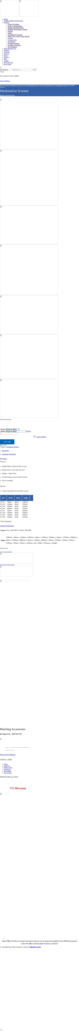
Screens (10, 38)
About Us (7, 766)
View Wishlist (5, 81)
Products (6, 22)
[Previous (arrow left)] (1, 1030)
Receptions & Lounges (15, 35)
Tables (10, 33)
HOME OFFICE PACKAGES (13, 21)
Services (6, 54)
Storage (10, 31)
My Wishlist (7, 771)
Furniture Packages (14, 45)
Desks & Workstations (15, 26)
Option (2, 431)
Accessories (11, 42)
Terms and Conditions (7, 755)
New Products (12, 47)
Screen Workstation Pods (47, 85)
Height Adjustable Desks (16, 28)
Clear (29, 431)
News (5, 55)
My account (7, 64)
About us (6, 52)
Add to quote (7, 442)
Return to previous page (7, 95)
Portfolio (6, 50)
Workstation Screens (61, 85)
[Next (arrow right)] (2, 1030)
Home (6, 19)
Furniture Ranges (13, 43)
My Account (7, 773)
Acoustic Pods (12, 40)
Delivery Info (8, 767)
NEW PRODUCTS (10, 48)
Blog (5, 59)
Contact (6, 61)
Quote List (7, 769)
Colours (2, 429)
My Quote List (8, 62)
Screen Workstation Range (31, 85)
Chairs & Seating (13, 24)
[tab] (5, 451)
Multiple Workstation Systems (17, 29)
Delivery (6, 57)
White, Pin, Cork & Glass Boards (18, 36)
